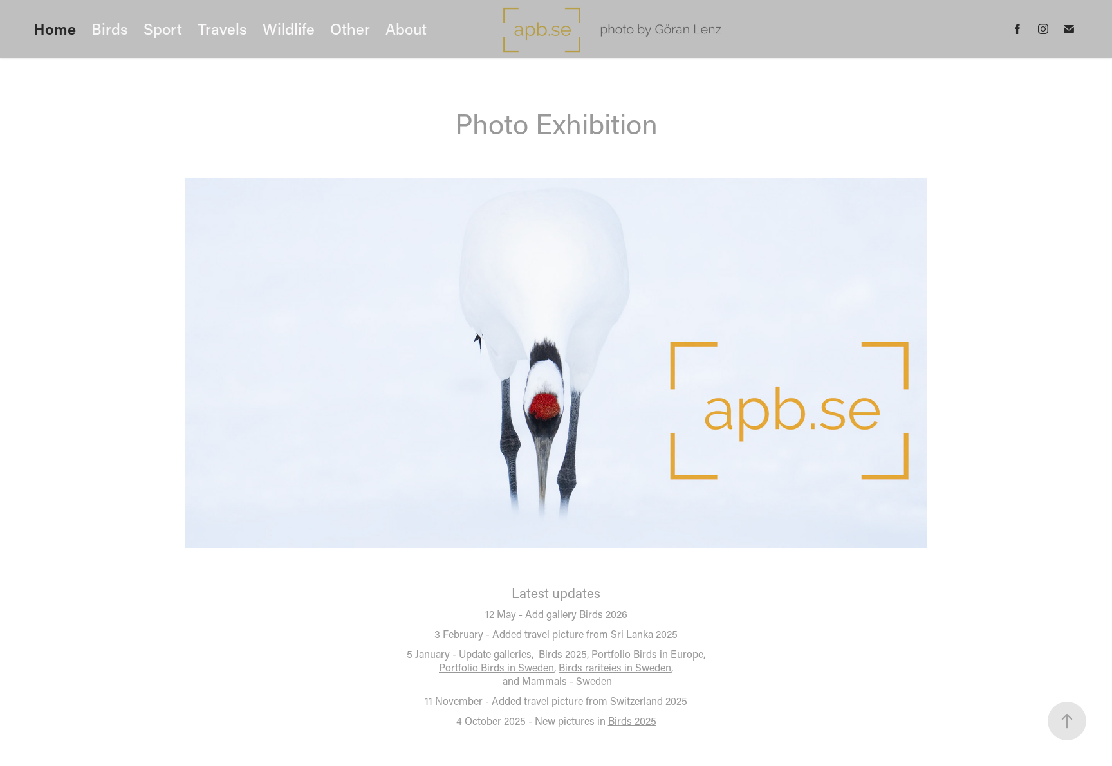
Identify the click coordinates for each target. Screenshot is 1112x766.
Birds (109, 29)
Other (350, 29)
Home (54, 29)
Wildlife (289, 29)
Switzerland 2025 (648, 700)
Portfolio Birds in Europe (647, 654)
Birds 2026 (603, 614)
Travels (222, 29)
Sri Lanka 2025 (644, 634)
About (406, 29)
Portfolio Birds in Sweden (496, 667)
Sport (163, 29)
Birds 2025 (563, 654)
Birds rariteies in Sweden (615, 667)
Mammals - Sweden (567, 681)
